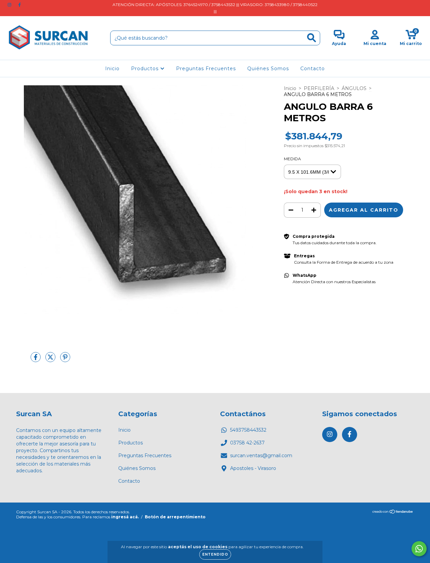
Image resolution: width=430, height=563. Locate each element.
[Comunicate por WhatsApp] (419, 548)
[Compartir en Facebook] (36, 360)
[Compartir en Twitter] (51, 360)
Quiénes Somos (268, 69)
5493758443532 (248, 430)
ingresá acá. (125, 516)
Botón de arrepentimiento (175, 516)
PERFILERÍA (319, 88)
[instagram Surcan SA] (10, 5)
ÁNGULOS (354, 88)
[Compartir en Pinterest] (65, 360)
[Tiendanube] (393, 512)
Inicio (112, 69)
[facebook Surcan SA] (19, 5)
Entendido (215, 554)
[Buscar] (311, 38)
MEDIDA (292, 158)
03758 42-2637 (247, 443)
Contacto (312, 69)
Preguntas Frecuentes (206, 69)
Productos (145, 69)
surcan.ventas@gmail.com (261, 455)
